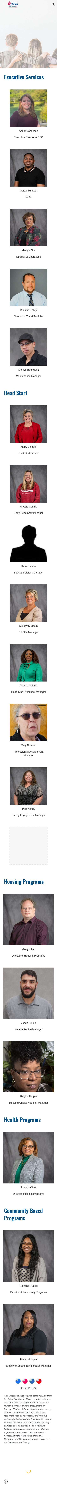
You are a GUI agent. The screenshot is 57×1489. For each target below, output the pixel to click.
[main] (28, 77)
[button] (4, 4)
